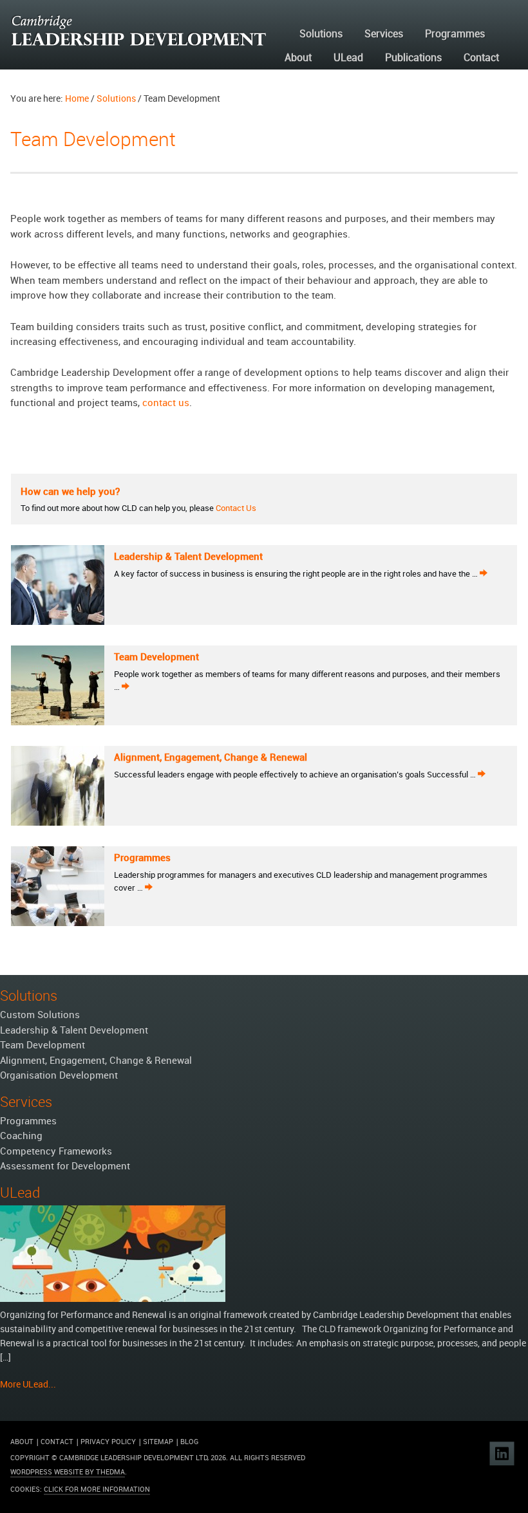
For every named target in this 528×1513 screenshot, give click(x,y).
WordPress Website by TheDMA (67, 1472)
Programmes (455, 34)
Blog (189, 1442)
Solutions (321, 34)
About (298, 58)
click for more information (97, 1490)
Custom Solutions (40, 1015)
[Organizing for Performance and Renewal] (112, 1305)
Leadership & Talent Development (188, 557)
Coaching (21, 1136)
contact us (165, 403)
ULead (348, 58)
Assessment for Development (65, 1167)
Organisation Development (59, 1076)
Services (383, 34)
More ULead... (28, 1384)
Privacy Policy (108, 1442)
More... (483, 572)
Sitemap (158, 1442)
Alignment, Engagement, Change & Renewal (210, 758)
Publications (413, 58)
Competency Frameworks (56, 1152)
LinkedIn (502, 1453)
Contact (481, 58)
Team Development (156, 658)
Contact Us (235, 508)
